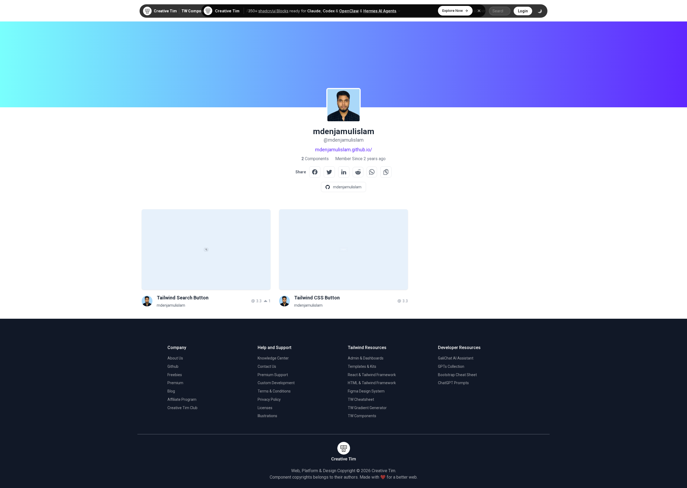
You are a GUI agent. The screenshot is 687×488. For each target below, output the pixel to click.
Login (523, 11)
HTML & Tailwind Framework (372, 383)
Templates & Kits (362, 366)
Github (172, 366)
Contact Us (267, 366)
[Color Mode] (539, 11)
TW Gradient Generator (367, 408)
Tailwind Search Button (183, 297)
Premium (175, 383)
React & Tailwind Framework (372, 375)
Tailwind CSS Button (317, 297)
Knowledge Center (273, 358)
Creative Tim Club (182, 408)
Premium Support (273, 375)
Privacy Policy (269, 399)
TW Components (196, 11)
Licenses (265, 408)
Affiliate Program (181, 399)
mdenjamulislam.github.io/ (343, 149)
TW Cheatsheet (361, 399)
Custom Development (276, 383)
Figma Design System (366, 391)
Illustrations (267, 416)
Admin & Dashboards (365, 358)
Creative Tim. (384, 470)
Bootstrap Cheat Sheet (457, 375)
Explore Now (452, 10)
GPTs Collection (451, 366)
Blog (171, 391)
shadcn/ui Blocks (273, 11)
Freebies (174, 375)
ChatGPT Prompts (453, 383)
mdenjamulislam (171, 305)
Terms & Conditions (274, 391)
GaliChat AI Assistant (455, 358)
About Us (175, 358)
